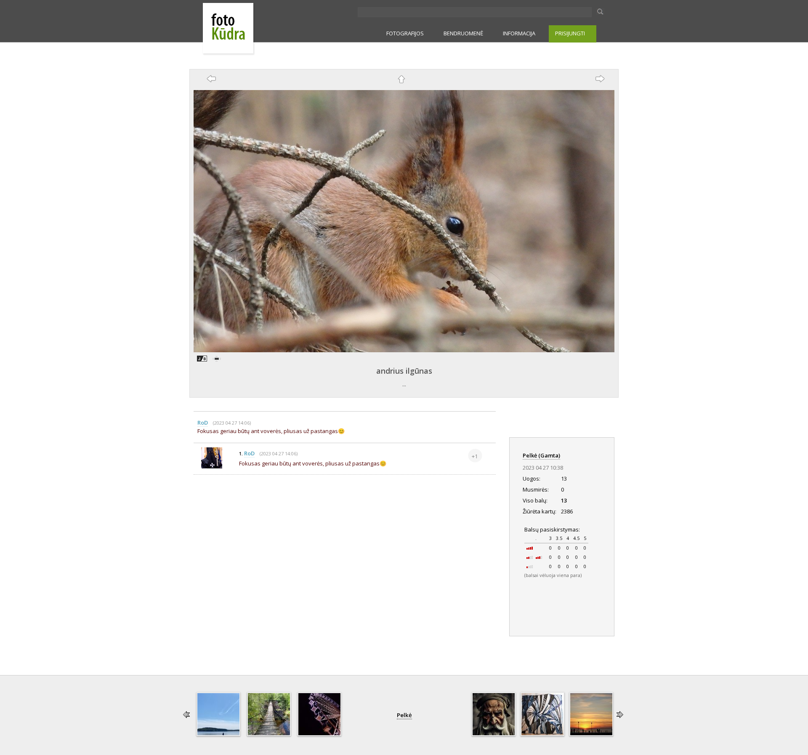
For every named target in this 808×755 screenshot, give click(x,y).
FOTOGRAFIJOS (405, 33)
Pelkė (404, 715)
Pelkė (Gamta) (541, 455)
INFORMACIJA (519, 33)
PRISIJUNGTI (570, 33)
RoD (202, 422)
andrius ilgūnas (404, 371)
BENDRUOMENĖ (463, 33)
